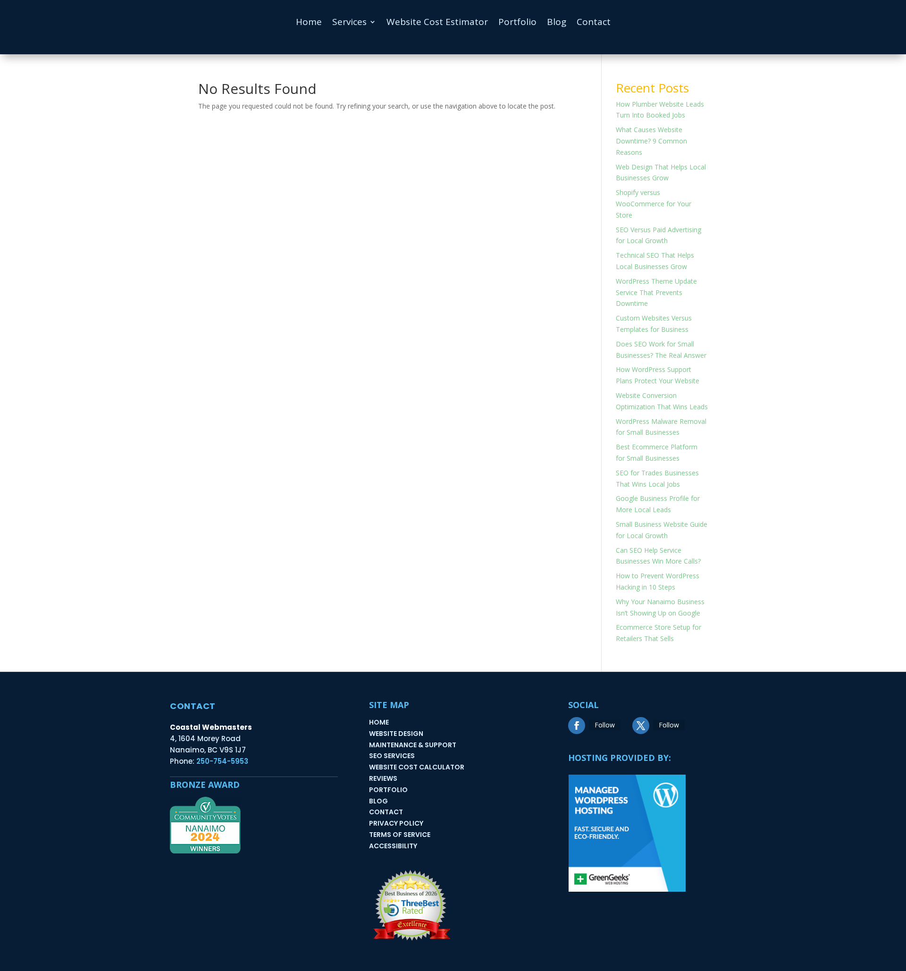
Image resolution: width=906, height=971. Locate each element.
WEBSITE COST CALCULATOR (416, 767)
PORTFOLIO (388, 789)
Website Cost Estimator (437, 23)
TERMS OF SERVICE (399, 834)
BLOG (378, 801)
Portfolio (517, 23)
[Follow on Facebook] (576, 725)
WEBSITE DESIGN (396, 733)
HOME (379, 722)
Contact (594, 23)
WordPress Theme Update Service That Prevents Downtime (656, 292)
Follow (605, 724)
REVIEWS (383, 778)
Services (349, 23)
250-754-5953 (222, 761)
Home (309, 23)
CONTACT (386, 812)
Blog (556, 23)
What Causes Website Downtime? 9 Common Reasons (651, 141)
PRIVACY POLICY (396, 823)
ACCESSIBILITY (393, 846)
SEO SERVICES (392, 755)
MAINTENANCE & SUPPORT (412, 745)
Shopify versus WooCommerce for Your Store (653, 204)
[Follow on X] (640, 725)
